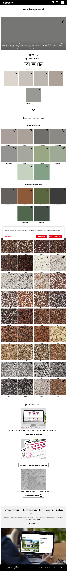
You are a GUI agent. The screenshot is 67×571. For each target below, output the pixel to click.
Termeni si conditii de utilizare (30, 568)
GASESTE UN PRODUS (32, 434)
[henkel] (16, 567)
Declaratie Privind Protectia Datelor (54, 568)
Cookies (41, 568)
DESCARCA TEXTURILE (32, 496)
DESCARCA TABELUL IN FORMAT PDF (32, 465)
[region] (33, 233)
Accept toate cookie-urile (55, 236)
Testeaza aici (32, 523)
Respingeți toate (42, 236)
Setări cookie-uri (9, 236)
